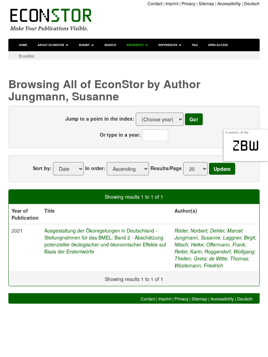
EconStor (27, 56)
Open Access (218, 45)
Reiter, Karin (188, 251)
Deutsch (252, 3)
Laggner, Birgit (239, 237)
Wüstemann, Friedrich (198, 265)
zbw (245, 145)
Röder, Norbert (190, 230)
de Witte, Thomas (228, 258)
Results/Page (166, 168)
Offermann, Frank (225, 244)
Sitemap (206, 3)
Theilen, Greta (190, 258)
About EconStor (51, 45)
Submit (84, 45)
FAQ (195, 45)
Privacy (188, 3)
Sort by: (42, 168)
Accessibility (229, 3)
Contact (155, 3)
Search (110, 45)
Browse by (135, 45)
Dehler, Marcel (226, 230)
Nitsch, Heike (188, 244)
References (168, 45)
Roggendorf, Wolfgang (229, 251)
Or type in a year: (120, 134)
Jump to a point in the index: (99, 118)
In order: (95, 168)
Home (23, 45)
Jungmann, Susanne (197, 237)
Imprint (171, 3)
